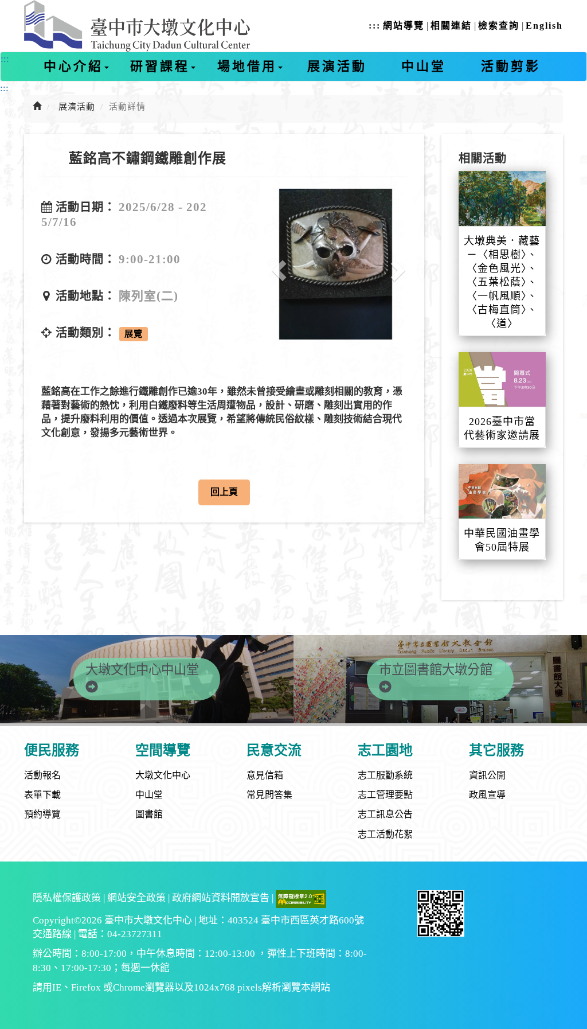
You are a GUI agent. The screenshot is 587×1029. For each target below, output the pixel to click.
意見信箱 (264, 775)
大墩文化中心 (162, 775)
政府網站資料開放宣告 (220, 897)
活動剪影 (511, 66)
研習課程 (160, 66)
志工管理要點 (385, 795)
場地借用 (247, 66)
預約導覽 (42, 814)
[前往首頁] (37, 106)
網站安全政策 (136, 897)
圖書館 (149, 814)
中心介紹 (73, 66)
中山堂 (423, 66)
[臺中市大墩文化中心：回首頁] (137, 26)
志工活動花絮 (385, 834)
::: (375, 25)
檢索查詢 (498, 25)
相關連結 (451, 25)
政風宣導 (487, 795)
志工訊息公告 (385, 814)
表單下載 (42, 795)
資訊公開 (487, 775)
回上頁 (224, 492)
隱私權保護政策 (67, 897)
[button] (274, 264)
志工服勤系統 (385, 775)
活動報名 (42, 775)
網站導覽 (403, 25)
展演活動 (337, 66)
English (544, 25)
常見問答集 (269, 795)
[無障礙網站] (301, 897)
